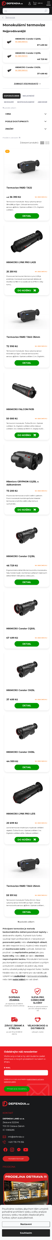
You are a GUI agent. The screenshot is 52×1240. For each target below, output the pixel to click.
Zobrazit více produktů (26, 84)
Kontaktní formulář (16, 1159)
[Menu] (48, 3)
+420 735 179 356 (16, 1142)
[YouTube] (26, 1149)
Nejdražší (9, 102)
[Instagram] (11, 1149)
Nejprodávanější (25, 102)
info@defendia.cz (16, 1137)
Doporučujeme (11, 96)
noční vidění (19, 979)
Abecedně (42, 102)
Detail (27, 216)
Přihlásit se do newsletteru (17, 1089)
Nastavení (26, 1224)
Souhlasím (26, 1233)
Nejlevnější (28, 96)
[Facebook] (5, 1149)
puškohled (19, 976)
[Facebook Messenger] (18, 1149)
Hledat (45, 11)
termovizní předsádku (37, 976)
